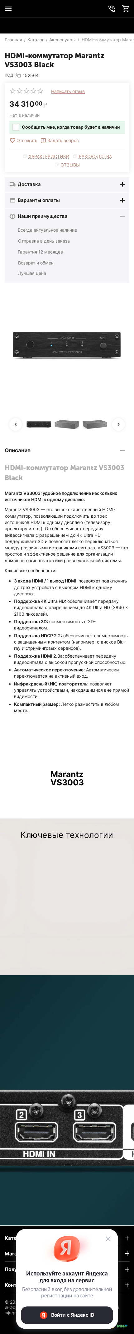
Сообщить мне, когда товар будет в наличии (71, 127)
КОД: (10, 75)
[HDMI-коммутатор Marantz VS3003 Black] (67, 345)
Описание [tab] (18, 450)
